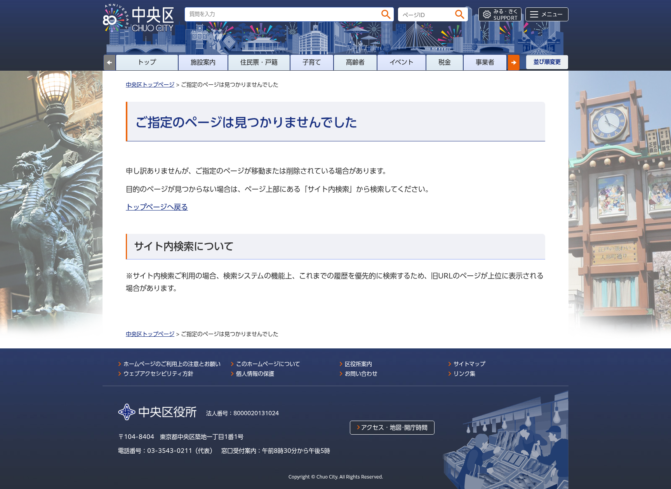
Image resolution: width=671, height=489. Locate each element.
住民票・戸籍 (259, 62)
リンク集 (464, 373)
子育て (311, 62)
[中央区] (141, 17)
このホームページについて (268, 364)
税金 (444, 62)
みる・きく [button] (506, 14)
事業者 (485, 62)
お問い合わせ (361, 373)
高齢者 (355, 62)
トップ (146, 62)
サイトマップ (469, 364)
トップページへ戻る (157, 207)
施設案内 (203, 62)
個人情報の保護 (255, 373)
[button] (514, 62)
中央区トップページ (150, 84)
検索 (386, 14)
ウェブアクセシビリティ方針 (158, 373)
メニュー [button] (552, 14)
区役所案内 (358, 364)
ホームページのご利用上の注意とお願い (172, 364)
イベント (401, 62)
